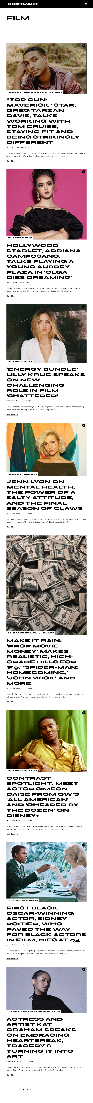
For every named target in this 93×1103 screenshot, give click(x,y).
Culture (13, 900)
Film (10, 92)
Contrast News (19, 633)
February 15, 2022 (12, 513)
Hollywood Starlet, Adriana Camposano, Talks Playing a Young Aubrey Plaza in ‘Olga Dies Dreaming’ (43, 261)
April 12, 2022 (11, 282)
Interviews (23, 92)
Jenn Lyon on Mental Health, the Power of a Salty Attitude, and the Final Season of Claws (44, 495)
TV (35, 474)
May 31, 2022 (11, 147)
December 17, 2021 (13, 1061)
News (44, 633)
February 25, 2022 (12, 400)
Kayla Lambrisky (25, 147)
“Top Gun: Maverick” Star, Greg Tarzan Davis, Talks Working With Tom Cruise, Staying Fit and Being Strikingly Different (43, 121)
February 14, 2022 (12, 688)
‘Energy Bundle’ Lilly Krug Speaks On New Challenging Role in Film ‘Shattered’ (45, 382)
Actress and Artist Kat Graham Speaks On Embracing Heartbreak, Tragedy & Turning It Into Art (41, 1037)
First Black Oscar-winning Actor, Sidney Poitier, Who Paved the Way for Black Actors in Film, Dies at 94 (46, 924)
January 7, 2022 (11, 945)
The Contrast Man (47, 92)
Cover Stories (18, 1012)
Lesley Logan (24, 282)
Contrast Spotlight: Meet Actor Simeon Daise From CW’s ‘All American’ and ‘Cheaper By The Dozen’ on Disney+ (42, 796)
